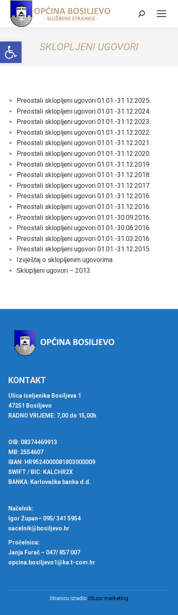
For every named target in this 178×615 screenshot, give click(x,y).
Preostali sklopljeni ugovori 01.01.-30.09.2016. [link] (84, 217)
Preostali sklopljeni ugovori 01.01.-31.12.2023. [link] (84, 122)
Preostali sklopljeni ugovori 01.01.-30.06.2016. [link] (84, 228)
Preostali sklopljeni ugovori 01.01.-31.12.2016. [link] (84, 196)
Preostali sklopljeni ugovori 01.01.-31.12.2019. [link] (84, 164)
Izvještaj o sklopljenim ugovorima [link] (65, 260)
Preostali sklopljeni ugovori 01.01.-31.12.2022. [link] (84, 132)
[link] (11, 52)
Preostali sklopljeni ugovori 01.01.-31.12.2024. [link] (84, 111)
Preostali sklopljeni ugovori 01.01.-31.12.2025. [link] (84, 101)
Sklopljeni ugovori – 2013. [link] (54, 271)
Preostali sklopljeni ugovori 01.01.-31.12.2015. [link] (84, 249)
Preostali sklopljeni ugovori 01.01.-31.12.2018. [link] (84, 175)
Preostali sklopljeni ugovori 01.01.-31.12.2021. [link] (84, 143)
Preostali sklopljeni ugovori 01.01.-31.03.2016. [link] (84, 239)
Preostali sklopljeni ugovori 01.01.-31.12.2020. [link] (84, 154)
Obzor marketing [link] (108, 598)
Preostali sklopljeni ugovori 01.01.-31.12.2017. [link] (84, 186)
